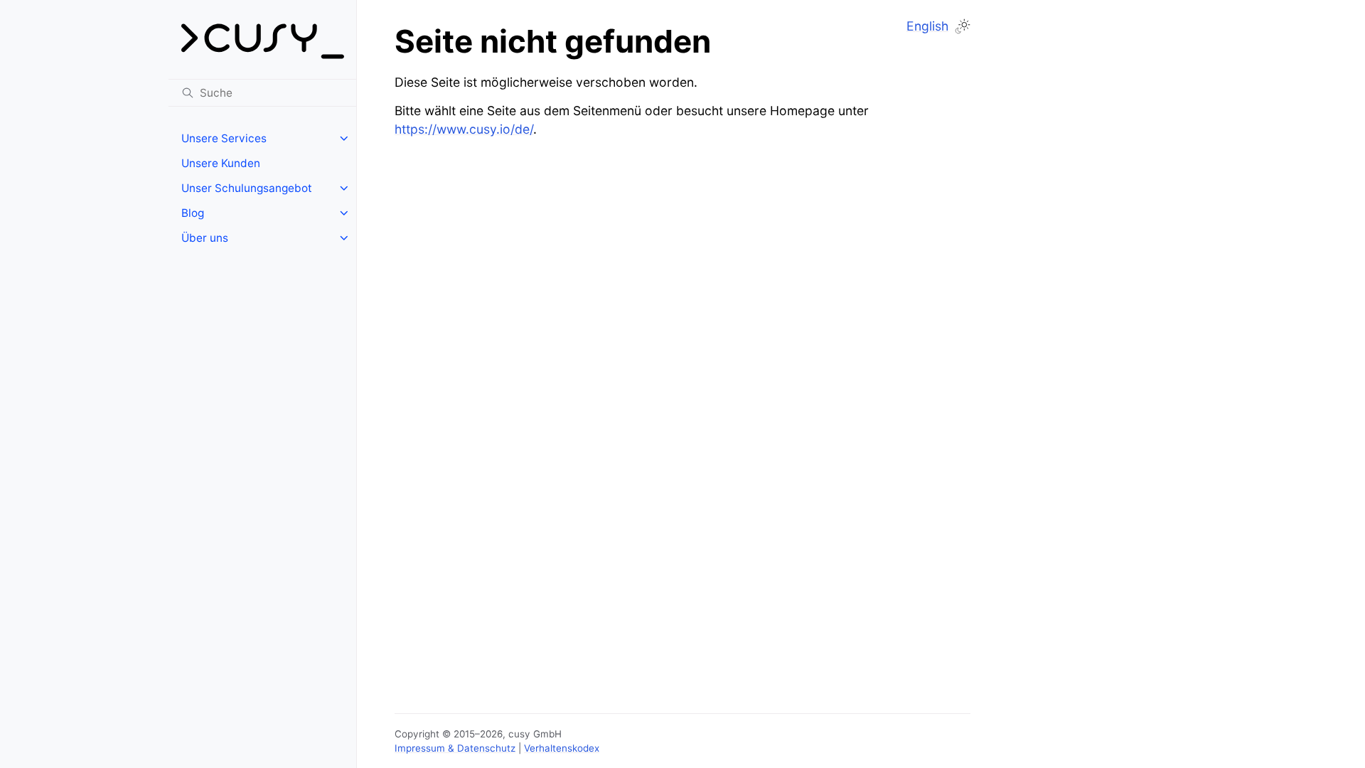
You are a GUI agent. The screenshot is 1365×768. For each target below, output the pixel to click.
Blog (192, 213)
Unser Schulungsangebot (246, 188)
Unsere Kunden (220, 163)
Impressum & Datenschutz (455, 748)
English (927, 25)
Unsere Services (224, 138)
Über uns (204, 238)
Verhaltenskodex (561, 748)
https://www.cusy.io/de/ (464, 129)
